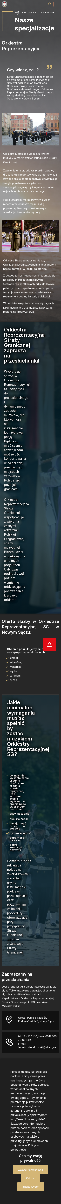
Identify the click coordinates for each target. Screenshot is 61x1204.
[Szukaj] (49, 4)
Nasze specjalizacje (45, 12)
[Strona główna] (4, 4)
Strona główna (28, 12)
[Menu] (55, 4)
